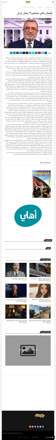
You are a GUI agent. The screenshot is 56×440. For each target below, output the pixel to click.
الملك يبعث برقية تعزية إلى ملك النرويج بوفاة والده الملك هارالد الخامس (16, 321)
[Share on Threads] (23, 53)
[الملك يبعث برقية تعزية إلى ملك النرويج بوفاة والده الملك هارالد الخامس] (16, 312)
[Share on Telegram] (30, 53)
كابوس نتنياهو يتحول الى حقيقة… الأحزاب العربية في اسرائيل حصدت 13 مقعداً (16, 300)
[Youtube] (2, 2)
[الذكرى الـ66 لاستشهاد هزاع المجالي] (16, 270)
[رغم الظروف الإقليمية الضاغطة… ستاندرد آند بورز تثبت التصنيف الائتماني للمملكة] (40, 270)
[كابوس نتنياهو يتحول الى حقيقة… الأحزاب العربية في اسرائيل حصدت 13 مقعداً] (16, 291)
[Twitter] (5, 2)
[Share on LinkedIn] (36, 53)
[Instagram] (4, 2)
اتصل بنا (25, 437)
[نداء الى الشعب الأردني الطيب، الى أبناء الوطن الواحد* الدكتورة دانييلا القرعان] (40, 291)
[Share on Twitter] (42, 53)
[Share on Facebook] (45, 53)
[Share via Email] (11, 53)
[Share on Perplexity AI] (14, 53)
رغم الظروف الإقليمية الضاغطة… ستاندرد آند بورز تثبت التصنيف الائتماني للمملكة (41, 279)
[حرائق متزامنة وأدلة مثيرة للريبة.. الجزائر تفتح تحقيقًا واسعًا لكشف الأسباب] (40, 312)
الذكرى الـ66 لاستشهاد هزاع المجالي (19, 278)
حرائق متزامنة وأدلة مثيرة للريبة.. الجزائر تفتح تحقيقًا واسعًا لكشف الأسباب (40, 321)
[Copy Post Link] (27, 53)
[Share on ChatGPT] (17, 53)
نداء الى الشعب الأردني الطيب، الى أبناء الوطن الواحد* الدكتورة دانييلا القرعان (41, 300)
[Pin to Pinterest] (39, 53)
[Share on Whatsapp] (33, 53)
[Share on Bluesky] (20, 53)
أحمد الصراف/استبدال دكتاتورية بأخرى (28, 349)
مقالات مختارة (40, 7)
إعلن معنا (20, 437)
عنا (29, 437)
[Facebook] (7, 2)
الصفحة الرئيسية (49, 7)
